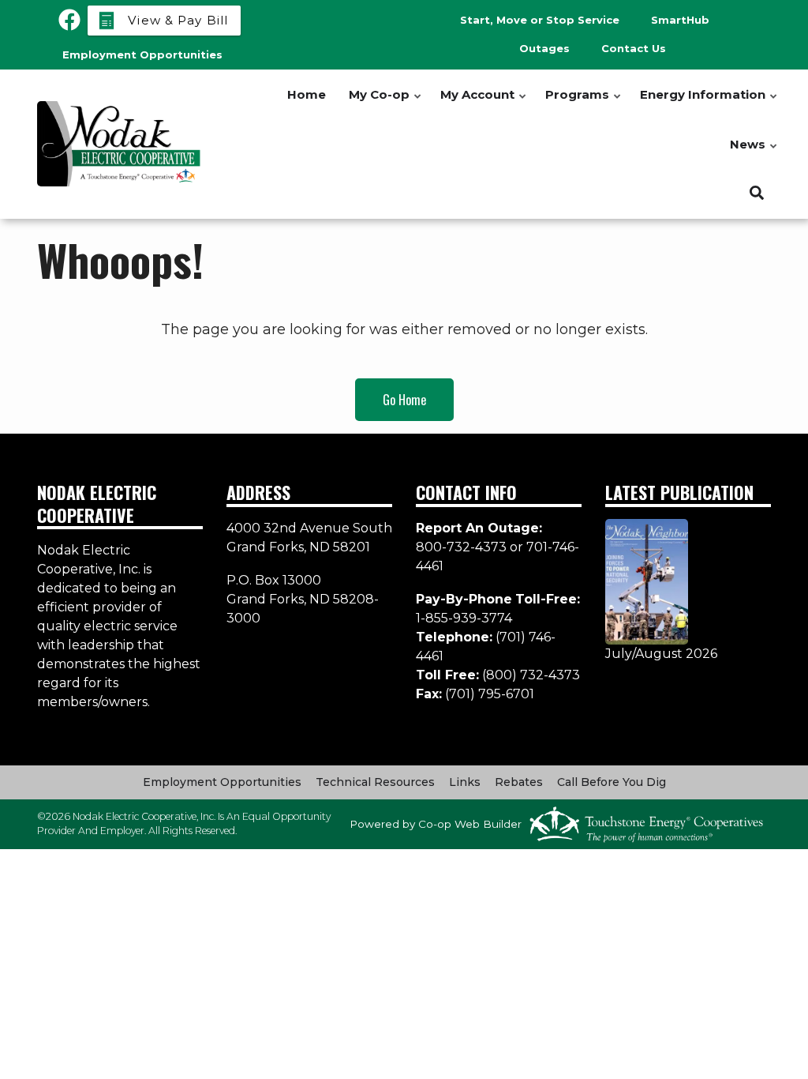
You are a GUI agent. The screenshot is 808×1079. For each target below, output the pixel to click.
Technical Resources (375, 782)
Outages (544, 48)
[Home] (120, 143)
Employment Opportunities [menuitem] (142, 54)
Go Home (404, 399)
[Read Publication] (646, 580)
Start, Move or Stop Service (539, 19)
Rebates (519, 782)
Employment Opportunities (222, 782)
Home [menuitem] (306, 94)
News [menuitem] (754, 153)
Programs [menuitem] (584, 103)
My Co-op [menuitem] (386, 103)
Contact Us (633, 48)
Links (465, 782)
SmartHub (680, 19)
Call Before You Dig (611, 782)
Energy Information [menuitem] (709, 103)
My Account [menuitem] (484, 103)
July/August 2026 (661, 653)
